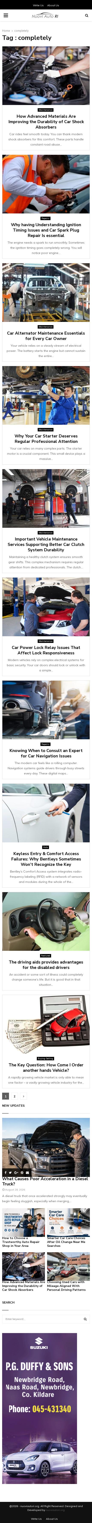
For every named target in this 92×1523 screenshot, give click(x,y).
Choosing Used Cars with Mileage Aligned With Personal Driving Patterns (66, 1286)
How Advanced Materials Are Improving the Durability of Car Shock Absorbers (46, 121)
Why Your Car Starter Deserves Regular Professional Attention (46, 438)
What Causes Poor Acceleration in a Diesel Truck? (45, 1181)
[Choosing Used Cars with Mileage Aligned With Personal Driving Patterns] (68, 1266)
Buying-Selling (45, 1058)
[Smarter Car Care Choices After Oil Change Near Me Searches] (68, 1222)
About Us (53, 5)
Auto (45, 847)
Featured (45, 955)
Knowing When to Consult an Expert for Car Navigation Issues (46, 753)
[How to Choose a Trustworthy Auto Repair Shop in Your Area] (23, 1222)
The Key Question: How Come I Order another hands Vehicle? (46, 1067)
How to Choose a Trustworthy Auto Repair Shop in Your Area (21, 1242)
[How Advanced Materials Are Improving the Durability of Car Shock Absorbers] (23, 1266)
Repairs (45, 218)
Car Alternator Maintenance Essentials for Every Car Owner (46, 336)
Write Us (38, 5)
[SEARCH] (85, 1319)
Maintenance (45, 109)
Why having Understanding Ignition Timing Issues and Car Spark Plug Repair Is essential (46, 230)
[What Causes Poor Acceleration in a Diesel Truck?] (46, 1147)
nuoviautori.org (55, 1510)
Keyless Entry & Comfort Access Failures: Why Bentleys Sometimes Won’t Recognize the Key (46, 859)
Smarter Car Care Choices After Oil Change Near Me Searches (66, 1242)
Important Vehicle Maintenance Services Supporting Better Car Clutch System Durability (46, 544)
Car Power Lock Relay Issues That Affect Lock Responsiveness (46, 650)
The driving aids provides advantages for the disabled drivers (46, 964)
